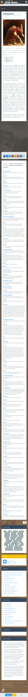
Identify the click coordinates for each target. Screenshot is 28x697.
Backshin (5, 396)
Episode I (15, 531)
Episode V (7, 534)
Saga (22, 543)
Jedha (18, 662)
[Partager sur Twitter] (10, 156)
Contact (3, 684)
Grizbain (5, 364)
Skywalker (6, 652)
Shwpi (4, 262)
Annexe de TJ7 (7, 614)
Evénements (14, 535)
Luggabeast (5, 480)
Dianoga (5, 324)
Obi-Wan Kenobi (17, 540)
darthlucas (8, 15)
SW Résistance (17, 546)
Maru (4, 380)
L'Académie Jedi (7, 606)
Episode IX (20, 532)
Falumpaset (5, 341)
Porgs (4, 451)
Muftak (5, 643)
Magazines (19, 539)
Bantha (4, 408)
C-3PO (5, 654)
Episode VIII (7, 535)
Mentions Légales (9, 682)
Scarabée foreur (7, 190)
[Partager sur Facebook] (4, 156)
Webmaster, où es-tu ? (9, 578)
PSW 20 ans (14, 542)
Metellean (5, 185)
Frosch (4, 509)
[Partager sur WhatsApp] (15, 156)
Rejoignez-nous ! (9, 684)
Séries (6, 545)
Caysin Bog (6, 661)
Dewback (5, 514)
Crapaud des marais (7, 280)
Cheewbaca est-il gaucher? (10, 587)
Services (11, 545)
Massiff (4, 346)
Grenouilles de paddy (8, 375)
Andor (5, 531)
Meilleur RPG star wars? (9, 593)
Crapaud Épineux (7, 270)
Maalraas (5, 422)
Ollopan (5, 399)
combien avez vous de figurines (11, 582)
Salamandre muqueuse (8, 319)
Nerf (4, 419)
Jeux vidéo (20, 537)
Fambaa (5, 299)
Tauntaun (5, 304)
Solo (16, 545)
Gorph (4, 254)
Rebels (20, 542)
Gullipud (5, 456)
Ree (15, 65)
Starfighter (9, 546)
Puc (4, 336)
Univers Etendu (9, 550)
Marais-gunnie (6, 493)
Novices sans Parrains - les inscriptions (12, 620)
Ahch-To (6, 649)
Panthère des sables (7, 249)
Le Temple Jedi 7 (8, 604)
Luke (23, 651)
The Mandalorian (18, 548)
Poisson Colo (6, 433)
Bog (14, 661)
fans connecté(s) (12, 561)
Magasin (13, 539)
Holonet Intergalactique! (9, 608)
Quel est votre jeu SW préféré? (11, 591)
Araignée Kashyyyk (7, 286)
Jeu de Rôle (13, 537)
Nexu (4, 473)
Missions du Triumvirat (9, 610)
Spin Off (21, 545)
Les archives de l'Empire (9, 623)
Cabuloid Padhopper (7, 295)
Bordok (4, 403)
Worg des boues (6, 171)
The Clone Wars (9, 548)
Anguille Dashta (6, 442)
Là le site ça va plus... (9, 580)
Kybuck (5, 504)
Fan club (21, 535)
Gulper (4, 360)
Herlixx (4, 222)
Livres (7, 539)
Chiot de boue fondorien (8, 216)
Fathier (4, 266)
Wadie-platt (5, 238)
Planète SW (8, 542)
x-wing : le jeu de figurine (9, 589)
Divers (9, 531)
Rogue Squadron (15, 543)
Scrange (5, 290)
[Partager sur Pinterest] (12, 156)
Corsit (4, 195)
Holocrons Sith (7, 618)
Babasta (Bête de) (7, 467)
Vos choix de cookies (18, 682)
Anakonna (5, 274)
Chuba (4, 244)
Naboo (8, 104)
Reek (7, 48)
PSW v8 (3, 682)
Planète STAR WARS (12, 2)
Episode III (7, 532)
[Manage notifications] (25, 686)
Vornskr (5, 428)
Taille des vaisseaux (8, 666)
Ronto (4, 227)
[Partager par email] (23, 156)
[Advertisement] (14, 137)
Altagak (4, 199)
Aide (14, 695)
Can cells (5, 414)
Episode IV (13, 532)
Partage (8, 695)
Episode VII (20, 534)
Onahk (4, 498)
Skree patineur (6, 387)
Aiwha (4, 485)
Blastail (4, 461)
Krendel (5, 205)
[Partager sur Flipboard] (18, 156)
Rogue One (7, 543)
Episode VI (13, 534)
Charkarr (5, 446)
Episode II (21, 531)
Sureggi (5, 210)
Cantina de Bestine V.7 (9, 616)
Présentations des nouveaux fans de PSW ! (13, 573)
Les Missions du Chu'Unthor (10, 612)
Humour (7, 537)
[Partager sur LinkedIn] (21, 156)
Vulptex (5, 182)
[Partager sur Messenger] (7, 156)
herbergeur (6, 584)
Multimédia (9, 540)
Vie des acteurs (18, 550)
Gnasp (4, 370)
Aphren (4, 176)
